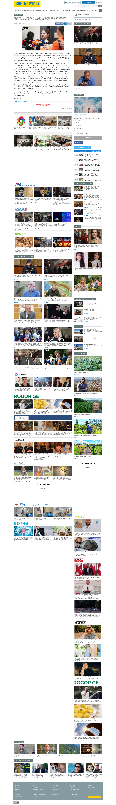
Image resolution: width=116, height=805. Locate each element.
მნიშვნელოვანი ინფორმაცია (85, 299)
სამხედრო (78, 326)
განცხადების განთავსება (73, 2)
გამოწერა (88, 2)
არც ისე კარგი (79, 125)
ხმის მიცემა (88, 138)
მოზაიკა (77, 226)
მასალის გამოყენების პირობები (96, 803)
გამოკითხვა (79, 95)
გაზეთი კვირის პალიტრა (84, 19)
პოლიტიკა (18, 15)
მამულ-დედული (80, 354)
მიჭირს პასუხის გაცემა (81, 133)
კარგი (77, 122)
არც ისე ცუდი (79, 128)
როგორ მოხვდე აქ (67, 114)
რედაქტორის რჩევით (82, 24)
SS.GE (16, 114)
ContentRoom (66, 133)
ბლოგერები (19, 742)
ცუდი (77, 130)
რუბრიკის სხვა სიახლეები (24, 256)
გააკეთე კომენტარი (67, 108)
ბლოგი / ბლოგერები (84, 14)
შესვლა (100, 2)
